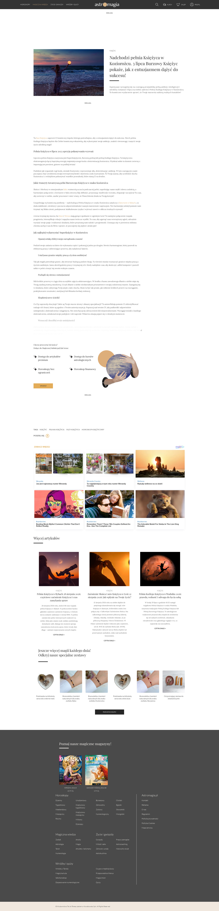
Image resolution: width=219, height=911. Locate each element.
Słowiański (120, 809)
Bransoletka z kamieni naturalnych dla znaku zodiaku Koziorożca (96, 698)
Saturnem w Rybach (127, 203)
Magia (78, 844)
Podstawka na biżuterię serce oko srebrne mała (45, 697)
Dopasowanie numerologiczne (67, 882)
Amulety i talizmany (83, 849)
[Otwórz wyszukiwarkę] (156, 4)
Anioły (78, 839)
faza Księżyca (41, 138)
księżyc (43, 429)
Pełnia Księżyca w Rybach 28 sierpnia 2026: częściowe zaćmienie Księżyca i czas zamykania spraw (59, 597)
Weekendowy (61, 809)
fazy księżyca (73, 429)
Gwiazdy (99, 839)
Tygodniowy (60, 805)
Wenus (67, 216)
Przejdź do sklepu (109, 712)
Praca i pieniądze (122, 839)
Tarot (58, 849)
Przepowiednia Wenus (105, 873)
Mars (61, 216)
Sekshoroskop (61, 878)
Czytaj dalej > (59, 635)
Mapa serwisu (147, 828)
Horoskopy (25, 4)
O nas (144, 809)
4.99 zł (96, 791)
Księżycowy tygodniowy (80, 806)
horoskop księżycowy (93, 429)
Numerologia (61, 853)
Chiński (119, 800)
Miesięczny (60, 814)
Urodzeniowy (81, 800)
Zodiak (58, 839)
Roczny (58, 818)
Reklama (145, 805)
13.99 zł (70, 791)
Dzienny (59, 800)
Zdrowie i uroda (102, 849)
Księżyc (113, 51)
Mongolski (120, 814)
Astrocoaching (121, 844)
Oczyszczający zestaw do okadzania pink (173, 697)
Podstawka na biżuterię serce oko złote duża (122, 697)
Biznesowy (100, 800)
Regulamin (146, 814)
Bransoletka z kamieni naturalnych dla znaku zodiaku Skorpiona (148, 698)
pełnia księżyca (56, 429)
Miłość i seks (101, 844)
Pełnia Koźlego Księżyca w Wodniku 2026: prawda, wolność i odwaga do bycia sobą (160, 595)
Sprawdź (43, 386)
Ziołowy (99, 809)
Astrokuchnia (101, 853)
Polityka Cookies (148, 823)
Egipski (119, 805)
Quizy (98, 882)
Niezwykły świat (122, 849)
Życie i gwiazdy (57, 4)
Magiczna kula (61, 873)
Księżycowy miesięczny (80, 813)
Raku (65, 189)
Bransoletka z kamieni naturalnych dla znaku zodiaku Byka (71, 698)
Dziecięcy (79, 824)
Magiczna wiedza (40, 4)
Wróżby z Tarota (62, 869)
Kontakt (145, 800)
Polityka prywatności (150, 818)
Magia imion (101, 878)
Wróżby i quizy (72, 4)
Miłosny (79, 819)
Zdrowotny (100, 805)
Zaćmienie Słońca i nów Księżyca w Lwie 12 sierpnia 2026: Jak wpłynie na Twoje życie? (109, 595)
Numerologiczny (102, 814)
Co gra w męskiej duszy (105, 869)
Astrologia (60, 844)
